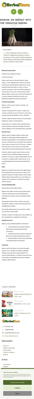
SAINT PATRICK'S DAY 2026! (22, 314)
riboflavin (11, 61)
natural (18, 57)
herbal (5, 59)
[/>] (7, 294)
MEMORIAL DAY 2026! (22, 304)
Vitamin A (6, 55)
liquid (22, 57)
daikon (23, 59)
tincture (19, 53)
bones (13, 57)
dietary (10, 59)
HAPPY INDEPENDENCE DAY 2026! (23, 295)
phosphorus (7, 57)
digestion (14, 53)
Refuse (17, 393)
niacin (17, 61)
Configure (17, 388)
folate (21, 61)
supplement (28, 57)
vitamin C (25, 53)
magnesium (13, 55)
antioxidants (17, 59)
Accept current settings (17, 382)
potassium (21, 55)
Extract (27, 55)
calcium (7, 53)
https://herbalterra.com (11, 336)
